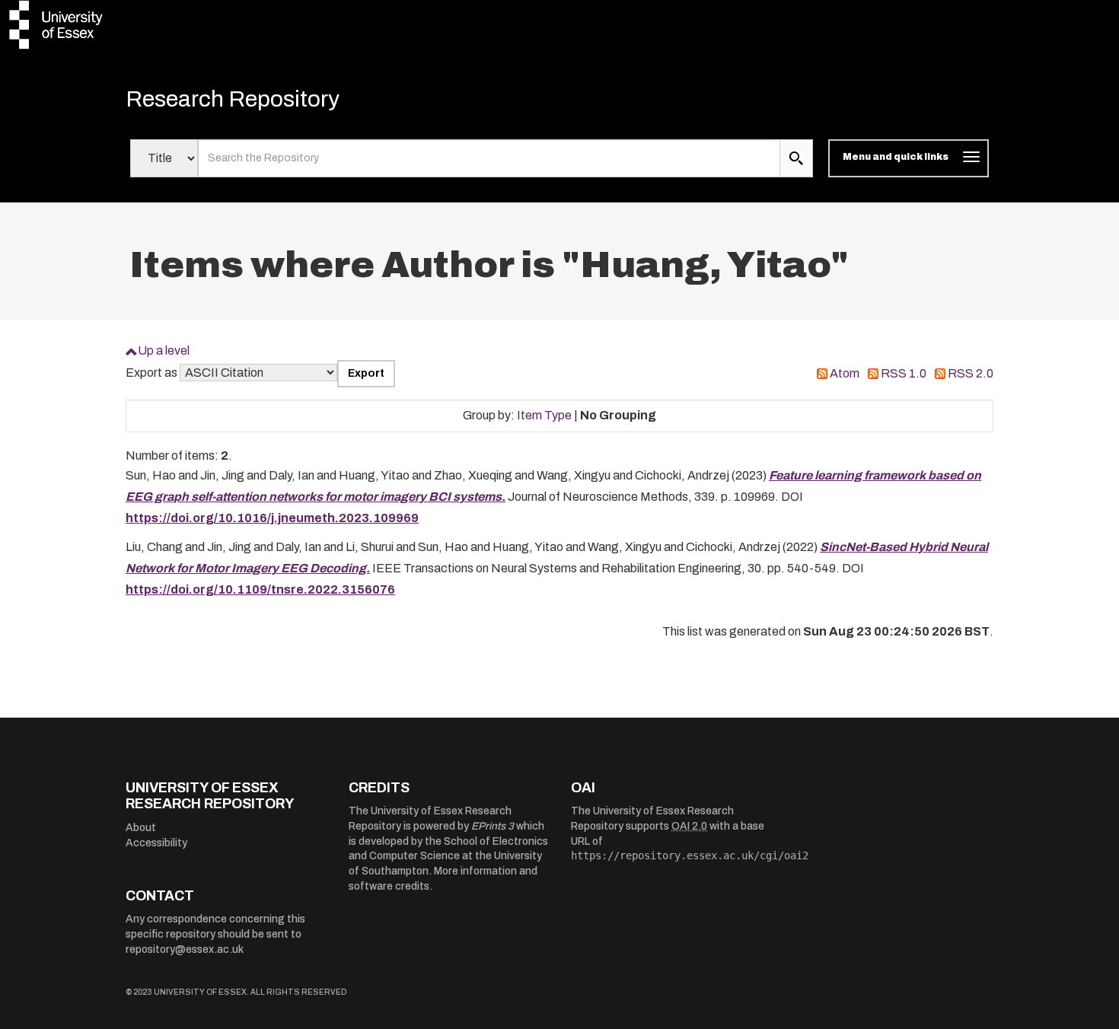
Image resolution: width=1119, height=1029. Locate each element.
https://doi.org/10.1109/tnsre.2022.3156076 (260, 589)
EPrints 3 (492, 826)
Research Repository (233, 99)
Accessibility (156, 843)
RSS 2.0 (970, 373)
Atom (844, 373)
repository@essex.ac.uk (185, 949)
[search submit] (796, 158)
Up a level (164, 350)
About (141, 827)
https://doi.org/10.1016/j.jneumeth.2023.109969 (272, 517)
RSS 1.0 (903, 373)
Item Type (544, 415)
